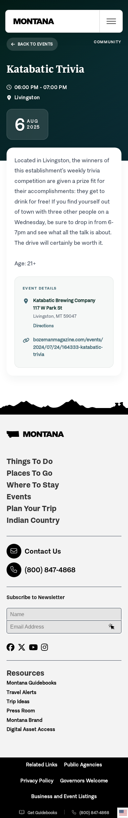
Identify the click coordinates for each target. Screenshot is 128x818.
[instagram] (44, 647)
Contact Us (43, 551)
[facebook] (10, 647)
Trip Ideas (18, 701)
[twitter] (22, 647)
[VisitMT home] (30, 21)
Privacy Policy (36, 780)
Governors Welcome (84, 780)
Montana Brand (24, 720)
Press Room (21, 710)
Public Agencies (83, 764)
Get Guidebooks (42, 812)
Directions (43, 326)
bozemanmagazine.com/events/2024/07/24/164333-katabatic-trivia (68, 347)
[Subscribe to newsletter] (111, 627)
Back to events (35, 44)
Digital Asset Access (31, 729)
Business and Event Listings (64, 796)
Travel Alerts (21, 692)
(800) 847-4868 (50, 569)
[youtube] (33, 647)
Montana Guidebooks (31, 683)
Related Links (41, 764)
